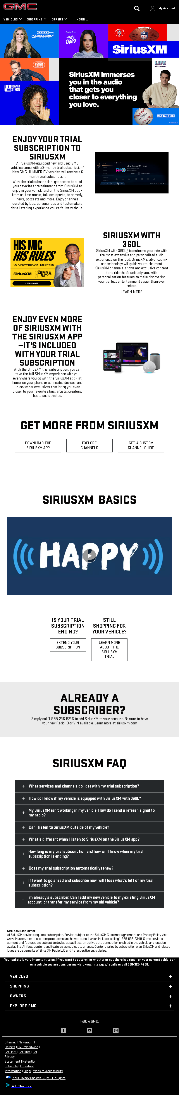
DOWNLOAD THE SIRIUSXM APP (38, 445)
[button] (83, 167)
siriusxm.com (127, 723)
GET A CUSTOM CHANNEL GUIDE (141, 445)
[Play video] (89, 556)
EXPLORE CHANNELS (89, 445)
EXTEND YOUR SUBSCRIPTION (68, 645)
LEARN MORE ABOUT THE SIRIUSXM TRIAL (109, 649)
